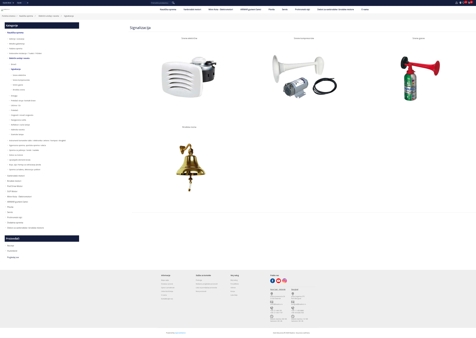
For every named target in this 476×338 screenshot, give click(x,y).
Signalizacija (16, 69)
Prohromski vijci (302, 9)
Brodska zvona (19, 89)
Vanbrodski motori (192, 9)
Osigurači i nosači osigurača (22, 115)
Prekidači (14, 110)
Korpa (233, 291)
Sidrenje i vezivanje (16, 39)
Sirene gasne (18, 85)
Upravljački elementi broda (19, 160)
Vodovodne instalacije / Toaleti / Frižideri (25, 53)
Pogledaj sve (13, 257)
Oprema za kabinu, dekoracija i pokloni (24, 169)
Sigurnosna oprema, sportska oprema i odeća (27, 145)
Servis (285, 9)
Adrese (233, 288)
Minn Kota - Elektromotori (220, 9)
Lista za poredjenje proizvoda (206, 288)
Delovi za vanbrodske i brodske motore (335, 9)
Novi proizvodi (201, 291)
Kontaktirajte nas (167, 299)
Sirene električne (19, 75)
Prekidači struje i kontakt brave (23, 100)
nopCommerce (180, 333)
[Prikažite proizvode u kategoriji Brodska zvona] (189, 167)
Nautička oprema (168, 9)
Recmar (10, 245)
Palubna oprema (15, 48)
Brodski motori (14, 181)
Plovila (271, 9)
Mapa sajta (165, 280)
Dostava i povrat (167, 284)
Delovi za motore (16, 155)
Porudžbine (235, 284)
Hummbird (12, 251)
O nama (365, 9)
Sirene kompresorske (21, 80)
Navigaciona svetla (18, 120)
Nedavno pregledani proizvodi (207, 284)
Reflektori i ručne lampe (20, 125)
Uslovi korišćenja (167, 291)
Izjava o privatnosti (167, 288)
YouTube (278, 280)
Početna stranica (8, 16)
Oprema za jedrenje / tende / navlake (24, 150)
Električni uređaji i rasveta (19, 58)
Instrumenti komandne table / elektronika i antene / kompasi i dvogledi (37, 140)
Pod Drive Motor (15, 186)
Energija (14, 96)
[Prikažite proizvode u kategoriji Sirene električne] (189, 79)
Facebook (272, 280)
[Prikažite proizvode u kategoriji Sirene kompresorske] (304, 79)
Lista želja (234, 295)
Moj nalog (234, 280)
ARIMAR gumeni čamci (250, 9)
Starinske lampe (17, 134)
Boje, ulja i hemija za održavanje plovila (25, 164)
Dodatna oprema (15, 222)
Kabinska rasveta (18, 129)
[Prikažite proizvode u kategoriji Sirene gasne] (418, 79)
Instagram (284, 280)
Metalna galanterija (17, 44)
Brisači (13, 64)
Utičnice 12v (16, 105)
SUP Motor (12, 191)
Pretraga (199, 280)
